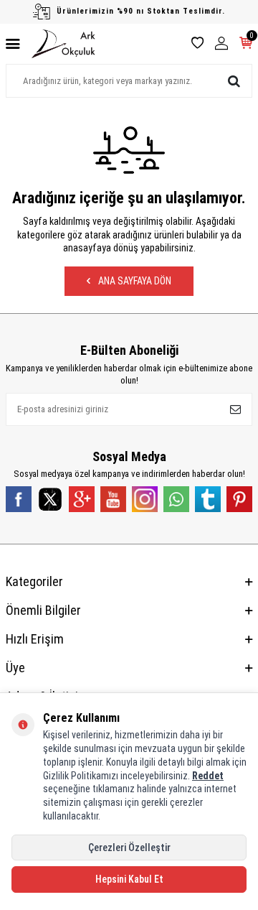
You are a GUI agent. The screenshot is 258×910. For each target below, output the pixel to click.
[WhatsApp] (176, 499)
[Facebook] (19, 499)
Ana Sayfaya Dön (133, 281)
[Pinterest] (239, 499)
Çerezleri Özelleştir (129, 847)
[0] (245, 45)
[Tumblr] (208, 499)
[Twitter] (50, 499)
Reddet (208, 775)
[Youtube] (113, 499)
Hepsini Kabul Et (129, 879)
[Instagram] (145, 499)
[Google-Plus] (82, 499)
